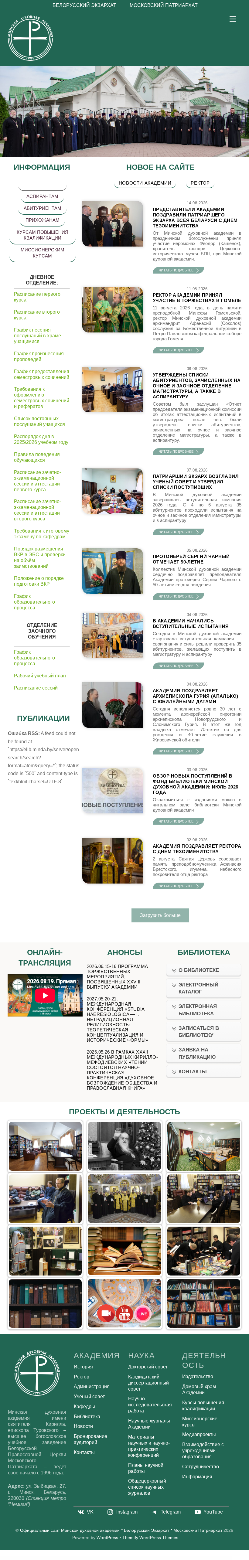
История (83, 1366)
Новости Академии (145, 183)
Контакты (193, 1072)
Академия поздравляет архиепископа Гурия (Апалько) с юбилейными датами (195, 696)
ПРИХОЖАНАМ (43, 220)
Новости (83, 1426)
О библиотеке (199, 970)
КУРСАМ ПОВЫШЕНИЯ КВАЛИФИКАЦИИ (42, 235)
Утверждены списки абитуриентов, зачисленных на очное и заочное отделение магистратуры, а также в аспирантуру (197, 385)
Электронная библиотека (198, 1010)
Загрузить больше (160, 915)
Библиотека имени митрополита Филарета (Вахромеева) (204, 1250)
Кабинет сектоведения (45, 1145)
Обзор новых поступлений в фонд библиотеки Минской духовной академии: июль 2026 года (195, 784)
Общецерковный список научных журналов (147, 1487)
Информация (197, 1476)
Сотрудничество (200, 1466)
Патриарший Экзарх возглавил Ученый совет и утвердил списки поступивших (196, 482)
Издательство (124, 1250)
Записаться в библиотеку (199, 1031)
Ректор (200, 183)
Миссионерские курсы (45, 1197)
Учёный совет (89, 1396)
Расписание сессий (36, 687)
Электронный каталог (198, 988)
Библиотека (87, 1416)
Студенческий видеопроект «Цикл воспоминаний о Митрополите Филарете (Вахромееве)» (124, 1145)
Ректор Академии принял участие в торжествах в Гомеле (197, 297)
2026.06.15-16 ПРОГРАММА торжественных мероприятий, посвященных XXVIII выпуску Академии (117, 976)
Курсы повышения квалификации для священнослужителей (124, 1197)
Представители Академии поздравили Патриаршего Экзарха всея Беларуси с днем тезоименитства (195, 217)
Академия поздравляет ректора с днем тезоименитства (197, 848)
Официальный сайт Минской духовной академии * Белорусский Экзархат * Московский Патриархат (121, 1530)
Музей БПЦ (45, 1250)
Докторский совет (148, 1366)
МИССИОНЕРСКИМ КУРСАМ (42, 252)
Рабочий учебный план (40, 675)
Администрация (92, 1386)
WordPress (107, 1537)
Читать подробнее (176, 270)
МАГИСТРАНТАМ (42, 184)
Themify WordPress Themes (150, 1537)
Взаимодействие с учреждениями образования (203, 1450)
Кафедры (84, 1406)
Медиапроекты (199, 1434)
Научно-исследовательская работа (150, 1404)
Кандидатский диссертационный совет (148, 1382)
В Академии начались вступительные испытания (191, 623)
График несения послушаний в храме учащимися (37, 335)
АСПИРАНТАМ (42, 196)
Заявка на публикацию (197, 1053)
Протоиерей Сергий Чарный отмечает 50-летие (191, 559)
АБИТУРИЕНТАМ (42, 208)
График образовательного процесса (34, 602)
